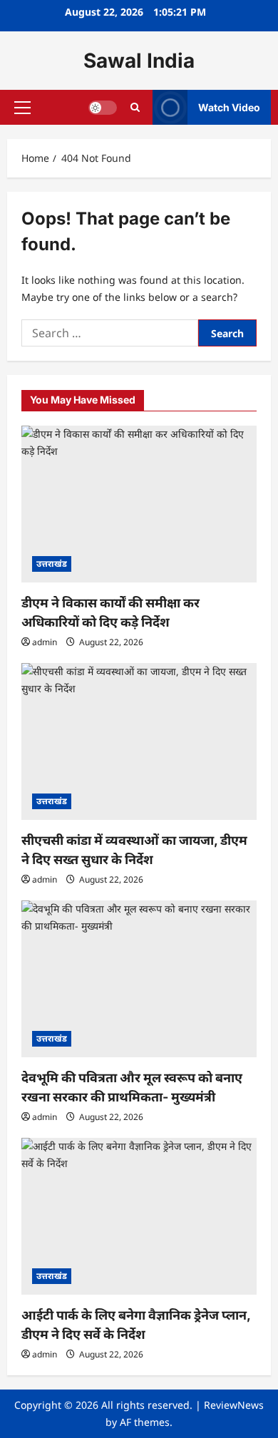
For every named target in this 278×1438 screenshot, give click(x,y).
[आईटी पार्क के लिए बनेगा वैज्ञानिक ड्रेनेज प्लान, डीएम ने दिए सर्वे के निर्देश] (139, 1216)
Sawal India (139, 60)
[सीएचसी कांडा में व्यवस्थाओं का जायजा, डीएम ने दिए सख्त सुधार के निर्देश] (139, 741)
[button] (22, 108)
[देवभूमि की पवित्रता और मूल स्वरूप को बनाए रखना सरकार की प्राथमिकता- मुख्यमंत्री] (139, 978)
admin (44, 642)
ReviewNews (234, 1405)
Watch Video (229, 107)
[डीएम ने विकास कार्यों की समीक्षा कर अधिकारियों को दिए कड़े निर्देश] (139, 504)
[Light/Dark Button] (102, 108)
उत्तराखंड (51, 564)
